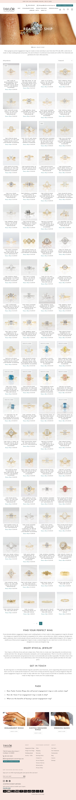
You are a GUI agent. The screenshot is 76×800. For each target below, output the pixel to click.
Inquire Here (7, 788)
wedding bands (16, 53)
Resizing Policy (39, 755)
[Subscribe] (24, 776)
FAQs (37, 748)
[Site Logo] (9, 9)
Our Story (53, 748)
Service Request (40, 760)
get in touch (46, 673)
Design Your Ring (41, 8)
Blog (52, 755)
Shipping (38, 750)
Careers (53, 758)
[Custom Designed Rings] (38, 719)
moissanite (33, 654)
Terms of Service (40, 762)
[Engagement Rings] (14, 719)
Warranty (38, 753)
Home (34, 47)
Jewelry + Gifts (34, 10)
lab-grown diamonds (24, 654)
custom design (49, 675)
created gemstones (45, 654)
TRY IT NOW (48, 1)
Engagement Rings (28, 8)
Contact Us (38, 758)
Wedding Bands (53, 8)
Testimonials (54, 753)
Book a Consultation (64, 5)
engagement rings (21, 634)
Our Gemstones (55, 750)
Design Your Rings (29, 750)
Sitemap (53, 760)
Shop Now (14, 731)
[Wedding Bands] (62, 719)
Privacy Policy (39, 767)
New (19, 8)
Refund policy (39, 765)
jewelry (25, 53)
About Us (43, 10)
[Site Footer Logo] (13, 746)
